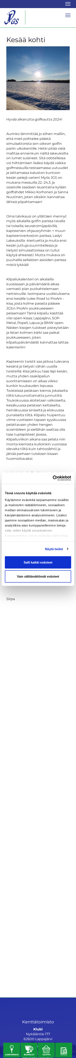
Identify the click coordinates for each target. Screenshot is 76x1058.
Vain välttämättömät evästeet (38, 576)
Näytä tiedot (54, 549)
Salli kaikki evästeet (38, 562)
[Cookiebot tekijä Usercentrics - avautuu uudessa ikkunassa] (53, 478)
